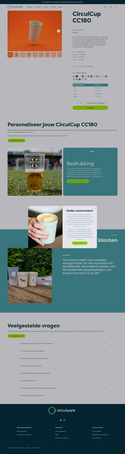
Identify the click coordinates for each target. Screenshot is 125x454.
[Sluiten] (95, 208)
